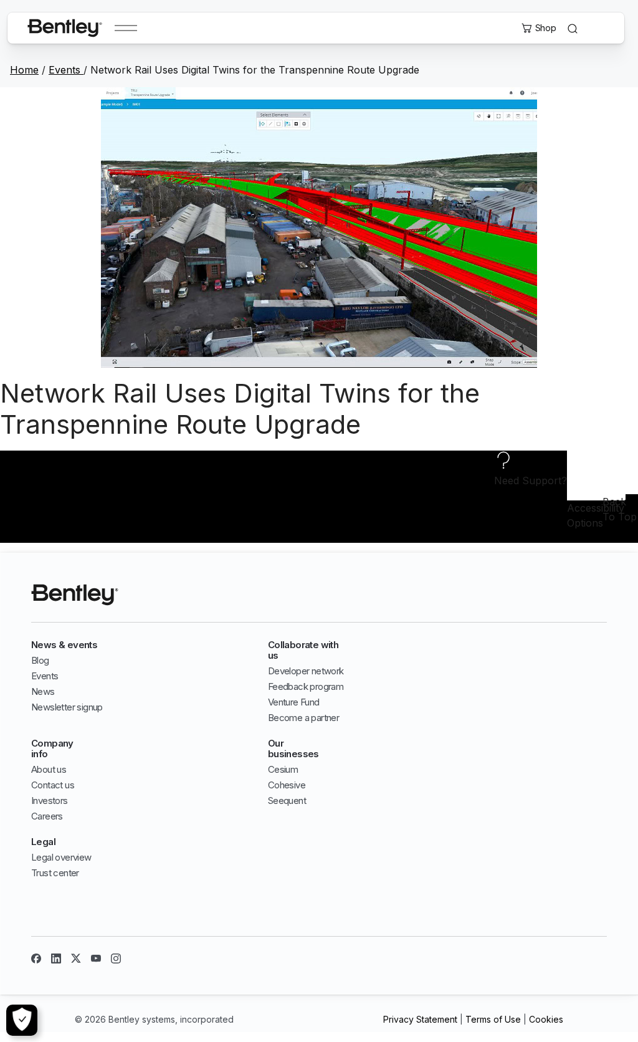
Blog (40, 660)
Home (24, 70)
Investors (49, 800)
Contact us (52, 785)
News (43, 691)
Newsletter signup (67, 707)
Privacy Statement (420, 1019)
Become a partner (303, 718)
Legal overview (61, 857)
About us (48, 769)
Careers (47, 816)
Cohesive (286, 785)
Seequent (287, 800)
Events (66, 70)
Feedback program (305, 686)
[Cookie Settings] (21, 1020)
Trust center (55, 873)
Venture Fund (294, 702)
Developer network (306, 671)
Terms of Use (493, 1019)
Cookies (546, 1019)
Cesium (283, 769)
